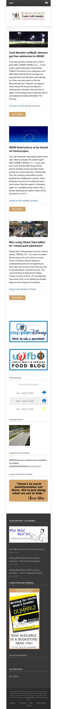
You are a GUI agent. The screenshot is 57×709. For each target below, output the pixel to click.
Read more (17, 114)
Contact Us (22, 703)
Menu (11, 3)
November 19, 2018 (16, 106)
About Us (12, 703)
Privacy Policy (31, 697)
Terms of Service (42, 697)
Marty (29, 106)
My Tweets (14, 676)
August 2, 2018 (14, 289)
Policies (29, 705)
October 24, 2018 (15, 201)
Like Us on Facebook (18, 655)
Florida (36, 106)
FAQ (31, 703)
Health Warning (40, 703)
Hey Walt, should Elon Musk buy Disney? (27, 549)
